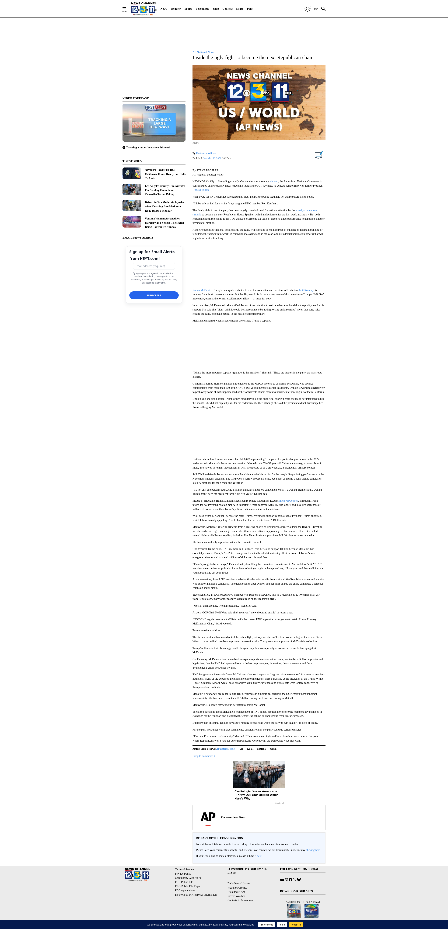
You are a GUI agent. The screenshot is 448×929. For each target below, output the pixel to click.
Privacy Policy (183, 873)
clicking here (313, 849)
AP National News (225, 749)
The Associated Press (206, 153)
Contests (227, 8)
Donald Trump (200, 189)
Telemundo (202, 8)
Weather (176, 8)
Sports (188, 8)
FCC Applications (185, 890)
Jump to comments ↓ (203, 756)
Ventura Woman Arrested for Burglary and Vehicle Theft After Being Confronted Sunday (164, 222)
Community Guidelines (188, 877)
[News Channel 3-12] (144, 9)
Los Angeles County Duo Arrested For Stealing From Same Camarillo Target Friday (165, 190)
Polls (250, 8)
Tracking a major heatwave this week (148, 147)
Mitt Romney (306, 290)
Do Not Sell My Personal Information (196, 894)
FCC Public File (184, 882)
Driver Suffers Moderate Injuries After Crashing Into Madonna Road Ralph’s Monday (164, 206)
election (274, 181)
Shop (216, 8)
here (259, 855)
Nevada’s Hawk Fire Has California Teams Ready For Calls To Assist (165, 174)
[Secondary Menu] (127, 8)
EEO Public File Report (188, 886)
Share (239, 8)
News (163, 8)
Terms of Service (184, 869)
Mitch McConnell (288, 500)
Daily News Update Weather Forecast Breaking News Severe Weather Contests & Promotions (240, 892)
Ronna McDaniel (202, 290)
